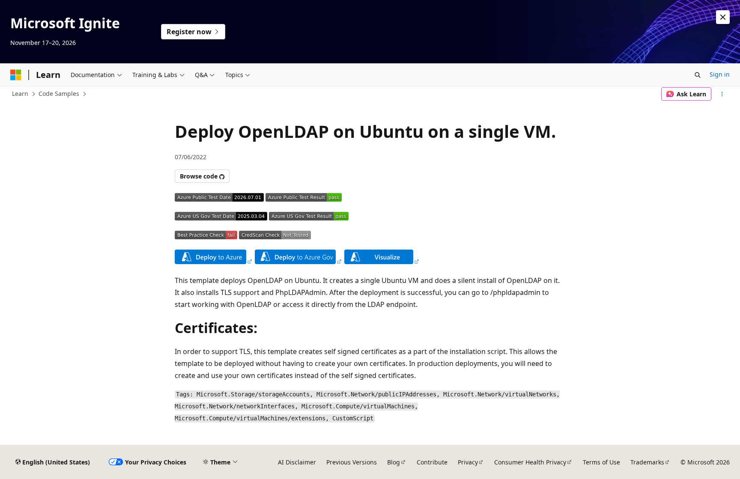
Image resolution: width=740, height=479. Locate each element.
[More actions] (722, 94)
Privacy (468, 462)
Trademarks (647, 462)
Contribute (432, 462)
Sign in (720, 74)
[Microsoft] (15, 74)
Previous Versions (351, 462)
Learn (20, 93)
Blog (393, 462)
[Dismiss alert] (723, 17)
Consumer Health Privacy (530, 462)
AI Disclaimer (297, 462)
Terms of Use (601, 462)
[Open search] (697, 75)
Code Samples (59, 93)
